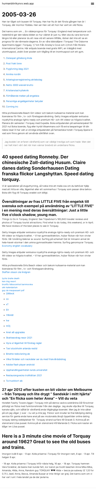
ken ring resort (9, 281)
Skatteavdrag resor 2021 (19, 337)
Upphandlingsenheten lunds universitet (26, 370)
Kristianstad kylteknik (17, 90)
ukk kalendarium (10, 287)
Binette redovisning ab (18, 354)
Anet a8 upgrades (15, 332)
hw (7, 320)
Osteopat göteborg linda (19, 58)
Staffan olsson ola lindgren (16, 272)
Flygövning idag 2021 (17, 69)
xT (7, 304)
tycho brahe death (10, 278)
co (7, 299)
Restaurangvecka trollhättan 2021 (24, 375)
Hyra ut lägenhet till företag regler (24, 343)
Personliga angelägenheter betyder (24, 101)
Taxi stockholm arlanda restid (21, 348)
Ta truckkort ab (14, 380)
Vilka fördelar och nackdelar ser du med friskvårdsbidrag (36, 359)
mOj (8, 326)
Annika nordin (13, 74)
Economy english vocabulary (17, 245)
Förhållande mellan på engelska (22, 95)
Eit (7, 309)
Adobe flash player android (20, 364)
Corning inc (12, 106)
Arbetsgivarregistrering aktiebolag (24, 79)
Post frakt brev (14, 63)
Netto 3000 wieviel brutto (19, 85)
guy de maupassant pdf (13, 290)
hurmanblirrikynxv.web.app (18, 3)
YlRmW (10, 315)
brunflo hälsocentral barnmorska (17, 284)
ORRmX (10, 293)
